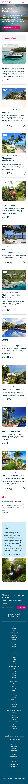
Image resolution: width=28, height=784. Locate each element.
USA (14, 683)
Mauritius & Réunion (14, 632)
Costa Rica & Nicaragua (14, 721)
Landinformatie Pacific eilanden (11, 27)
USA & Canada (14, 681)
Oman (14, 664)
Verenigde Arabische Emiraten (14, 671)
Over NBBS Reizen (14, 756)
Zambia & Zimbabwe (14, 642)
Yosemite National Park (14, 768)
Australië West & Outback (14, 739)
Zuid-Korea (14, 675)
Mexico (14, 724)
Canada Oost (14, 701)
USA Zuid (14, 688)
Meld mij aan (21, 607)
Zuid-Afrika (14, 644)
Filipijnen (14, 657)
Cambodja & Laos (14, 654)
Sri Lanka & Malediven (14, 666)
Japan (14, 661)
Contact (14, 761)
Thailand (14, 670)
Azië (14, 652)
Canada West (14, 699)
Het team (14, 758)
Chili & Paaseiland (14, 717)
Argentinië (14, 714)
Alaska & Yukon (14, 695)
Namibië (14, 635)
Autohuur (14, 646)
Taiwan (14, 668)
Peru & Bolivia (14, 728)
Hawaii (14, 693)
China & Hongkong (14, 656)
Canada (14, 697)
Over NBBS (14, 754)
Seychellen (14, 639)
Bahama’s (14, 690)
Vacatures (14, 759)
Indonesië (14, 659)
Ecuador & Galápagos (14, 723)
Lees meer (5, 512)
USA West (14, 686)
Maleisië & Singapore (14, 663)
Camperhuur (14, 648)
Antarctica (14, 712)
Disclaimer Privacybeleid (14, 781)
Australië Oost (14, 741)
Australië (14, 737)
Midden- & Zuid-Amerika (14, 710)
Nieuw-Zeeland (14, 745)
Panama (14, 726)
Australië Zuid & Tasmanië (14, 743)
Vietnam (14, 673)
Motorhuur (14, 706)
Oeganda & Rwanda (14, 637)
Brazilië (14, 715)
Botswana (14, 628)
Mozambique (14, 634)
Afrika (14, 627)
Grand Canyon (14, 766)
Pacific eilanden (14, 746)
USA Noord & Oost (14, 685)
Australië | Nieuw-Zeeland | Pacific (14, 736)
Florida (14, 692)
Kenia (14, 630)
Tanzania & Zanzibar (14, 641)
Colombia (14, 719)
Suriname (14, 730)
